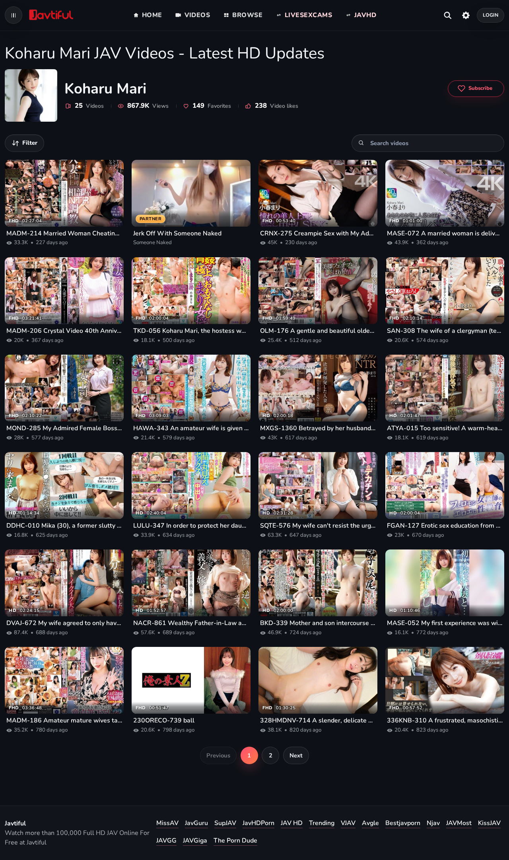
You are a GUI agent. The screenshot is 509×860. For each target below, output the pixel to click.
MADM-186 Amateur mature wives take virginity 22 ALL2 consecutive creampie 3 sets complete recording (64, 720)
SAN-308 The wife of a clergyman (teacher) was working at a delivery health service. (445, 330)
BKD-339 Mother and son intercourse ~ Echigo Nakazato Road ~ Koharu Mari (318, 623)
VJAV (348, 823)
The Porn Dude (235, 840)
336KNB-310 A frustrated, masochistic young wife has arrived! (445, 720)
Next (296, 755)
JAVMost (459, 823)
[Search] (361, 143)
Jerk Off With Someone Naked (177, 233)
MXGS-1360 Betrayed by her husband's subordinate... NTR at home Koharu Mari (318, 428)
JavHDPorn (258, 823)
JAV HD (292, 823)
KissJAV (489, 823)
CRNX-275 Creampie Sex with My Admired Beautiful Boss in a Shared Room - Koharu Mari (318, 233)
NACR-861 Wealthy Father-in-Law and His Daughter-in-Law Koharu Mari (191, 623)
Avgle (370, 823)
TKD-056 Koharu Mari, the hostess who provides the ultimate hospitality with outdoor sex (191, 330)
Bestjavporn (402, 823)
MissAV (167, 823)
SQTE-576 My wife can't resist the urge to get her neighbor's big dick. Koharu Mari (318, 525)
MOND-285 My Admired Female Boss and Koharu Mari (64, 428)
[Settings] (466, 15)
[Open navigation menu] (13, 15)
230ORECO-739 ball (163, 720)
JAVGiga (195, 840)
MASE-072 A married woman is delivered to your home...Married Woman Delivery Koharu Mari (445, 233)
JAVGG (166, 840)
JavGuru (196, 823)
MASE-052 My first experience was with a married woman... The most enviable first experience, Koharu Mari (445, 623)
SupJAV (225, 823)
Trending (321, 823)
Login (491, 15)
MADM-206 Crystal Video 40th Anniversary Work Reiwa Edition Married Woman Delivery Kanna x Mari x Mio (64, 330)
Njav (433, 823)
